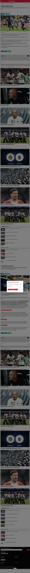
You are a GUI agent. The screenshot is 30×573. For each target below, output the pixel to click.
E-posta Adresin (9, 286)
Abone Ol (13, 289)
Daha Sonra (20, 289)
